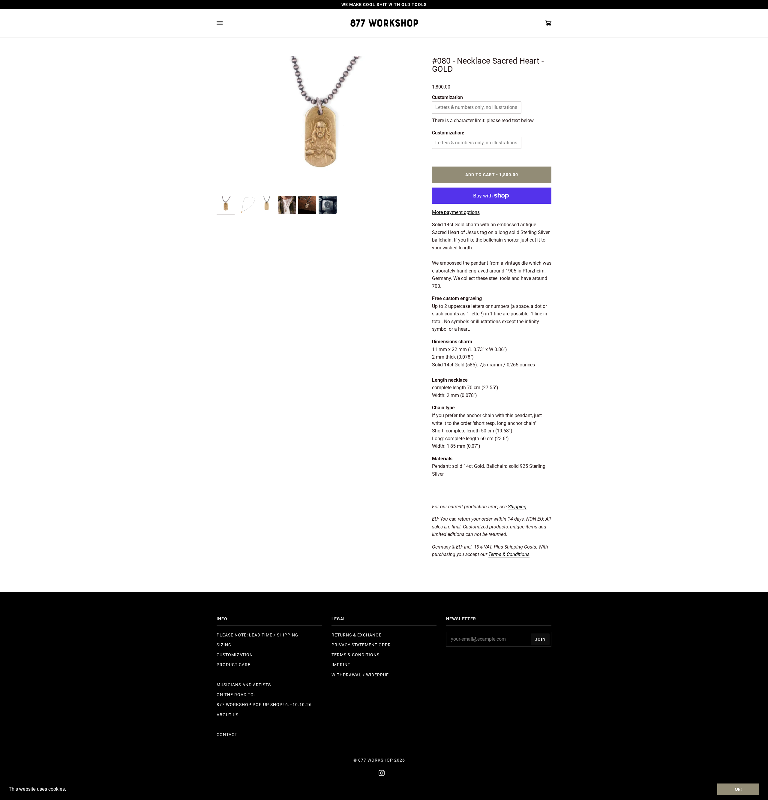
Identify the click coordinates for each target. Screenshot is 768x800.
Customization (447, 97)
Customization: (448, 133)
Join (540, 639)
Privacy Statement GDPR (361, 644)
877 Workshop (375, 760)
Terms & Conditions (356, 654)
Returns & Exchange (357, 635)
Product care (233, 664)
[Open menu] (226, 23)
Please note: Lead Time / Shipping (257, 635)
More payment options (456, 212)
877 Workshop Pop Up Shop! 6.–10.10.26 (264, 704)
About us (227, 714)
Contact (227, 734)
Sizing (224, 644)
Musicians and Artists (244, 684)
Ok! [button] (738, 789)
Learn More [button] (80, 789)
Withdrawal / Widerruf (360, 674)
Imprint (341, 664)
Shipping (517, 507)
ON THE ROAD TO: (236, 694)
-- (218, 674)
